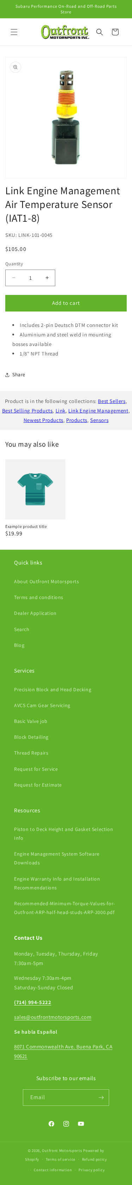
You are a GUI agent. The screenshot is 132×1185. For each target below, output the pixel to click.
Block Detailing (31, 737)
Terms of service (60, 1159)
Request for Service (36, 769)
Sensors (99, 420)
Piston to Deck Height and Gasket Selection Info (63, 833)
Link (60, 410)
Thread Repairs (31, 753)
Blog (19, 645)
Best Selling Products (27, 410)
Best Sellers (111, 401)
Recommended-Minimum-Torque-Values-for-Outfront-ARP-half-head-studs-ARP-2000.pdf (64, 907)
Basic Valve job (31, 721)
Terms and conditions (38, 597)
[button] (14, 32)
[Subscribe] (101, 1097)
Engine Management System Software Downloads (57, 858)
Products (76, 420)
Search (22, 629)
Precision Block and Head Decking (52, 689)
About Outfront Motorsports (46, 581)
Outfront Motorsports (62, 1150)
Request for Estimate (38, 785)
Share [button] (18, 374)
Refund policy (94, 1159)
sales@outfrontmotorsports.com (52, 1017)
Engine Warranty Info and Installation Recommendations (57, 883)
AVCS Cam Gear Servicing (42, 705)
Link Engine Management (98, 410)
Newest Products (43, 420)
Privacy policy (91, 1169)
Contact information (53, 1169)
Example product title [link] (26, 526)
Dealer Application (35, 613)
